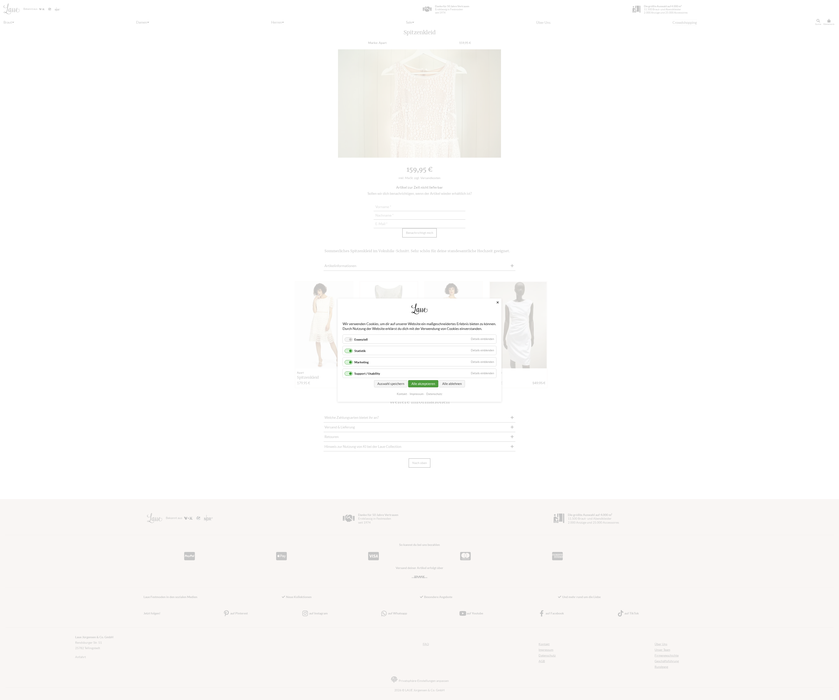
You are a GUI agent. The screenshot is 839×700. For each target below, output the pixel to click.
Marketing (361, 362)
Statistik (360, 351)
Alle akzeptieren (423, 383)
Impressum (417, 393)
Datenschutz (434, 393)
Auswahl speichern (390, 383)
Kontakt (402, 393)
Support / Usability (367, 373)
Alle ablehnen (452, 383)
